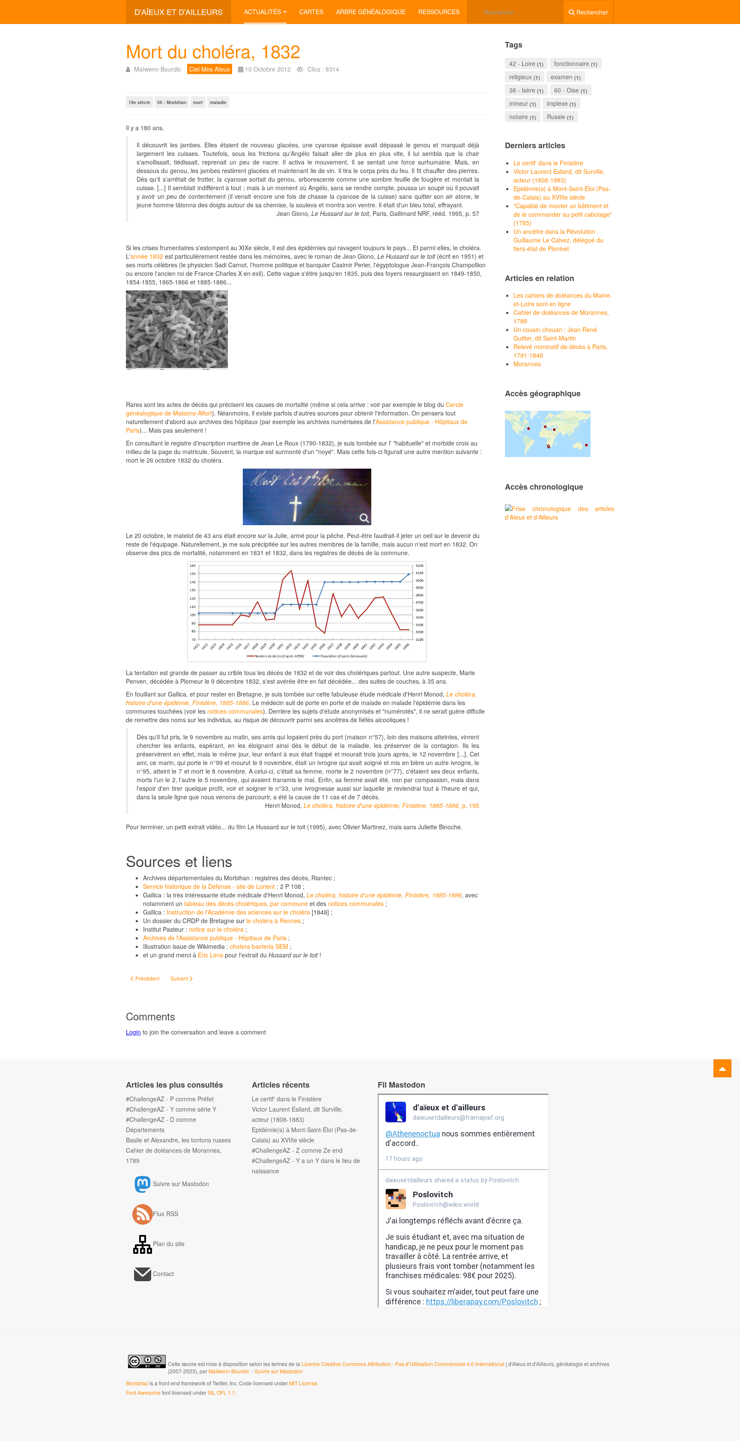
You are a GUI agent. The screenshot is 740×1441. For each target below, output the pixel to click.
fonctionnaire (571, 63)
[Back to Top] (722, 1068)
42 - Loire (522, 63)
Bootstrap (137, 1383)
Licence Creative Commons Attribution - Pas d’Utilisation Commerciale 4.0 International (403, 1363)
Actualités (262, 11)
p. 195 (469, 805)
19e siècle (139, 102)
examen (562, 76)
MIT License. (304, 1383)
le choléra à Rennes (274, 920)
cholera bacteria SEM (259, 946)
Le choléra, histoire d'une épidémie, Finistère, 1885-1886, (382, 805)
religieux (520, 76)
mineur (518, 103)
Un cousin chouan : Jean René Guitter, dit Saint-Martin (555, 333)
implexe (557, 103)
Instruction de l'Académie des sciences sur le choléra (238, 912)
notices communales (235, 711)
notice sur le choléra (216, 929)
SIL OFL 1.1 (221, 1392)
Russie (556, 116)
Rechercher (591, 12)
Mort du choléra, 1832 (213, 50)
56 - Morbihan (171, 102)
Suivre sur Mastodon (279, 1371)
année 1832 (148, 256)
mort (198, 102)
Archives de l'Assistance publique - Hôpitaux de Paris (214, 937)
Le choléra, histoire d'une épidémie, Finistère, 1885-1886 (384, 895)
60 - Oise (566, 90)
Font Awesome (143, 1392)
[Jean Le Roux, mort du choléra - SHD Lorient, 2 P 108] (307, 497)
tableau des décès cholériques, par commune (246, 903)
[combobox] (515, 12)
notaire (518, 116)
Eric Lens (211, 955)
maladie (218, 102)
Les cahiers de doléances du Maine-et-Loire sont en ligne (562, 299)
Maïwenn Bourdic (229, 1371)
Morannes (527, 363)
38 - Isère (522, 90)
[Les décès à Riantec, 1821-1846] (307, 611)
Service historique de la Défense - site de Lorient (210, 886)
